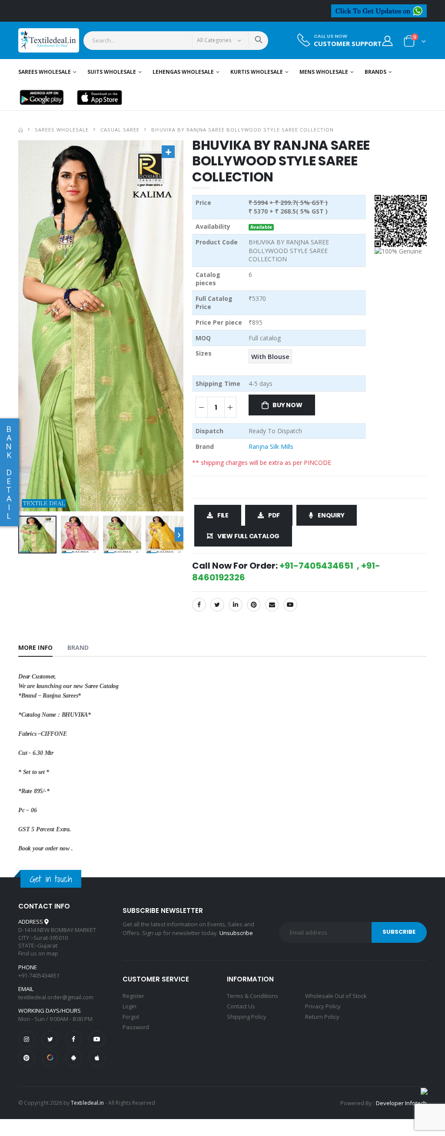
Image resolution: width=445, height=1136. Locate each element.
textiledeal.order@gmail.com (55, 997)
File (223, 515)
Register (133, 996)
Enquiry (331, 515)
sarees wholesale (62, 129)
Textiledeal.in (87, 1102)
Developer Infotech (401, 1103)
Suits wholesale (111, 72)
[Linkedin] (235, 605)
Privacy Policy (323, 1006)
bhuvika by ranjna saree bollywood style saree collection (242, 129)
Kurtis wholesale (256, 72)
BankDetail (9, 472)
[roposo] (50, 1058)
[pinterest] (26, 1058)
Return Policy (322, 1017)
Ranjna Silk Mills (271, 446)
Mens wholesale (323, 72)
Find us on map (38, 953)
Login (129, 1006)
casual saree (119, 129)
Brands (375, 72)
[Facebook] (199, 605)
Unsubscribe (236, 933)
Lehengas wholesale (183, 72)
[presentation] (179, 534)
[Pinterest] (254, 605)
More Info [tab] (35, 647)
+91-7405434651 (39, 975)
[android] (73, 1058)
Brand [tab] (78, 647)
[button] (415, 43)
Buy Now (287, 405)
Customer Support (348, 44)
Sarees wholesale (44, 72)
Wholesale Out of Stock (336, 996)
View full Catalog (248, 536)
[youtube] (290, 605)
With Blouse (270, 356)
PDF (274, 515)
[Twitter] (217, 605)
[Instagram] (26, 1039)
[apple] (97, 1058)
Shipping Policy (246, 1017)
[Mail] (272, 605)
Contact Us (241, 1006)
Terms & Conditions (252, 996)
